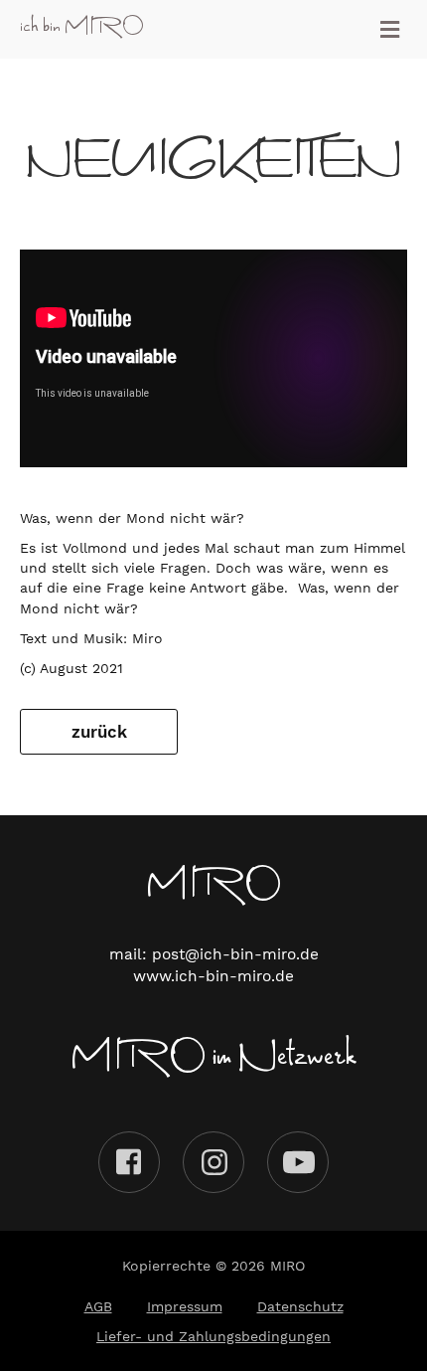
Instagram (213, 1162)
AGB (98, 1306)
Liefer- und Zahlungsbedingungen (213, 1336)
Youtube (298, 1162)
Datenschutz (300, 1306)
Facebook (129, 1162)
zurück (99, 732)
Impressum (184, 1306)
